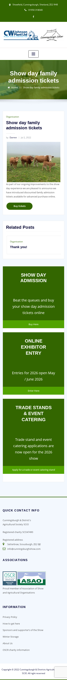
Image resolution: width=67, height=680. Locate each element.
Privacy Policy (10, 617)
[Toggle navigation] (33, 54)
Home (14, 87)
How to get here (11, 623)
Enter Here (33, 390)
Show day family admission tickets (41, 87)
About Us (8, 643)
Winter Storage (11, 636)
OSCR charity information (16, 650)
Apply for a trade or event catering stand (33, 469)
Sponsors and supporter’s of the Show (23, 630)
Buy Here (33, 324)
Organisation (12, 116)
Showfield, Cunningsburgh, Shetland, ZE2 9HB (35, 4)
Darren (11, 137)
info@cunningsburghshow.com (24, 548)
